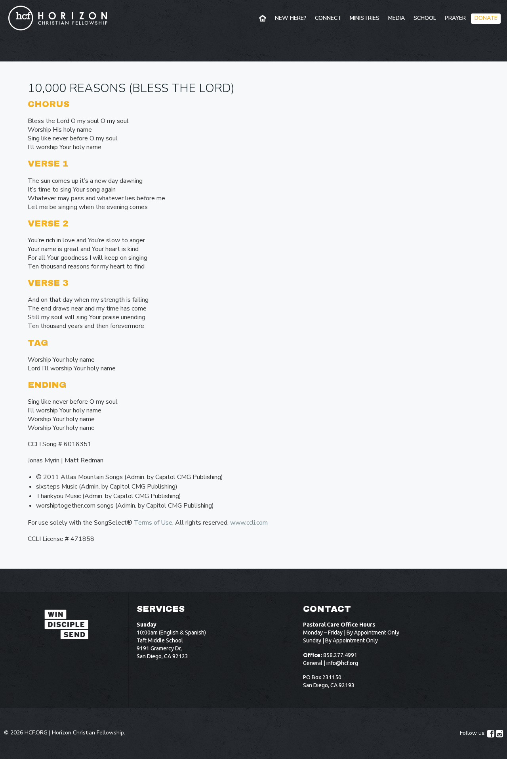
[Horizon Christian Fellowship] (58, 18)
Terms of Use (153, 522)
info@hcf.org (342, 663)
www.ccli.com (249, 522)
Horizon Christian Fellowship (88, 732)
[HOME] (263, 18)
